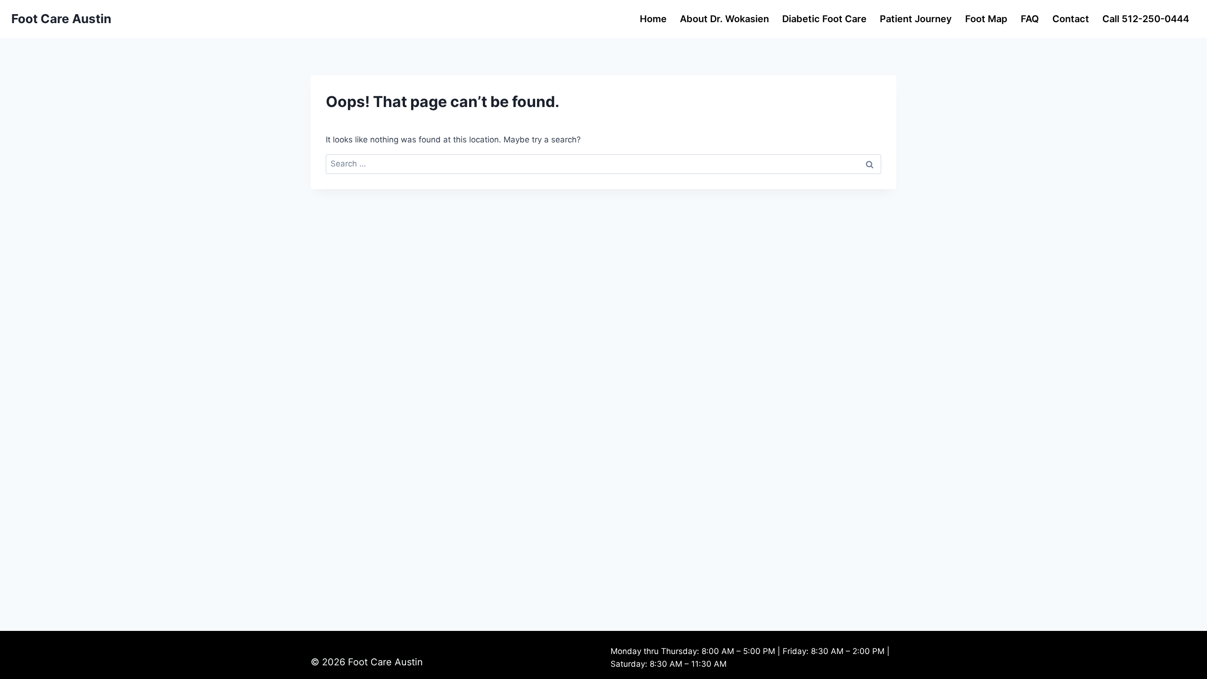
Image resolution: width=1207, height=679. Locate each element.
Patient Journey (916, 19)
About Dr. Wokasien (724, 19)
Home (653, 19)
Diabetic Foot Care (824, 19)
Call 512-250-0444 (1145, 19)
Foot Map (986, 19)
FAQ (1030, 19)
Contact (1070, 19)
